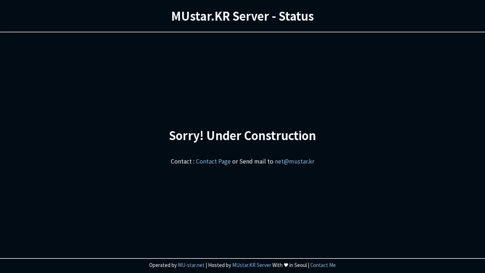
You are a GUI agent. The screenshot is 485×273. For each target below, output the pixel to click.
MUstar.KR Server (251, 265)
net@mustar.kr (294, 161)
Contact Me (323, 265)
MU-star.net (191, 265)
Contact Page (213, 161)
